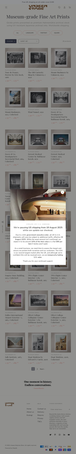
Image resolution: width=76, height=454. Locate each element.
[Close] (62, 192)
